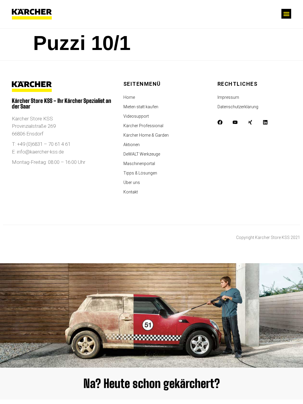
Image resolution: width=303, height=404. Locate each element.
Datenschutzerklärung (237, 106)
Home (129, 97)
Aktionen (131, 144)
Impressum (228, 97)
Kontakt (130, 192)
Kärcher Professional (143, 125)
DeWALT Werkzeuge (141, 154)
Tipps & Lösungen (140, 173)
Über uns (131, 182)
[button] (286, 14)
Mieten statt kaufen (140, 106)
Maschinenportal (139, 163)
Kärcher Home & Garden (146, 135)
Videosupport (136, 116)
